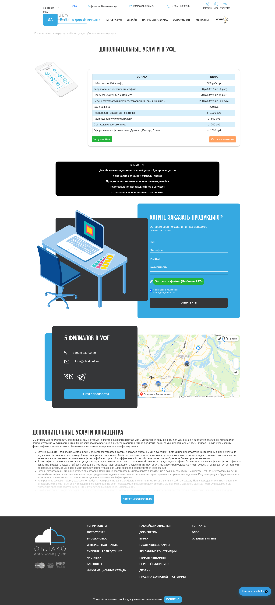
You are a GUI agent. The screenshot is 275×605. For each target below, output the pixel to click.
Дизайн (132, 20)
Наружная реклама (155, 20)
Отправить (189, 302)
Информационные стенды (107, 570)
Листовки (94, 557)
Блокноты (94, 564)
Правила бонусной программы (162, 576)
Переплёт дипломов (154, 564)
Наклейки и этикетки (155, 526)
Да (50, 19)
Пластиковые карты (154, 545)
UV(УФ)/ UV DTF (182, 20)
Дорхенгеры (148, 532)
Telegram (207, 8)
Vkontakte (225, 8)
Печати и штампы (152, 557)
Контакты (202, 20)
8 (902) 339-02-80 (181, 6)
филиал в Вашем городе (102, 6)
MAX (216, 8)
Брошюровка (97, 538)
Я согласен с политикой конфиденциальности (165, 291)
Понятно (172, 599)
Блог (195, 532)
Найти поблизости (95, 394)
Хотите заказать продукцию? (186, 217)
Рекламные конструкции (158, 551)
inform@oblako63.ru (143, 6)
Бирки (143, 538)
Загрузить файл (102, 139)
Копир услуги (97, 526)
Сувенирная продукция (104, 551)
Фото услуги (96, 532)
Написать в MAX (254, 591)
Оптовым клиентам (222, 139)
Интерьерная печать (102, 545)
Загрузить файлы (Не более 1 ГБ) (179, 281)
